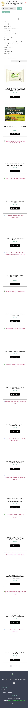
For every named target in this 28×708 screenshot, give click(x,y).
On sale (6, 23)
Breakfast (7, 30)
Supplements (8, 51)
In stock (6, 21)
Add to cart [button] (15, 96)
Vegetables (8, 53)
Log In (19, 8)
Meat (6, 45)
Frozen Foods (8, 38)
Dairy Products (9, 32)
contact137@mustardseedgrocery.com (16, 700)
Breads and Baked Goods (11, 28)
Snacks (7, 49)
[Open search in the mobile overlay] (9, 8)
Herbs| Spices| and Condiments (13, 41)
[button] (21, 3)
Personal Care (9, 47)
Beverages (8, 26)
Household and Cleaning (11, 43)
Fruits (6, 40)
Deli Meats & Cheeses (10, 34)
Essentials (8, 36)
